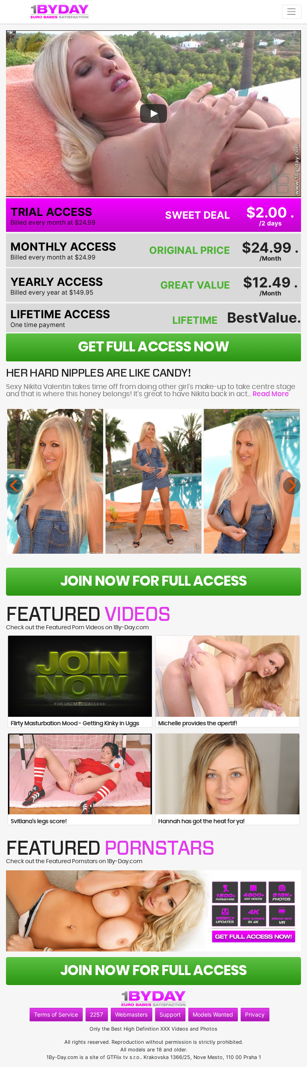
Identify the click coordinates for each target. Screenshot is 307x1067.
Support (170, 1014)
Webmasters (131, 1014)
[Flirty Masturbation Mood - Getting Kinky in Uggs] (80, 676)
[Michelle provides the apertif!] (227, 676)
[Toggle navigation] (291, 12)
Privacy (255, 1014)
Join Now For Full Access (153, 581)
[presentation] (14, 486)
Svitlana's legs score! (39, 821)
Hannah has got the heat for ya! (201, 821)
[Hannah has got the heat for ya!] (227, 774)
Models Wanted (213, 1014)
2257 (96, 1014)
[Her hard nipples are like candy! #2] (153, 481)
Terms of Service (56, 1014)
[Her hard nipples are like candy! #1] (55, 481)
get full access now (153, 347)
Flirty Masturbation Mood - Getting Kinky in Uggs (75, 723)
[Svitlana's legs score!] (80, 774)
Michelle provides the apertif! (197, 723)
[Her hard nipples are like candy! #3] (252, 481)
